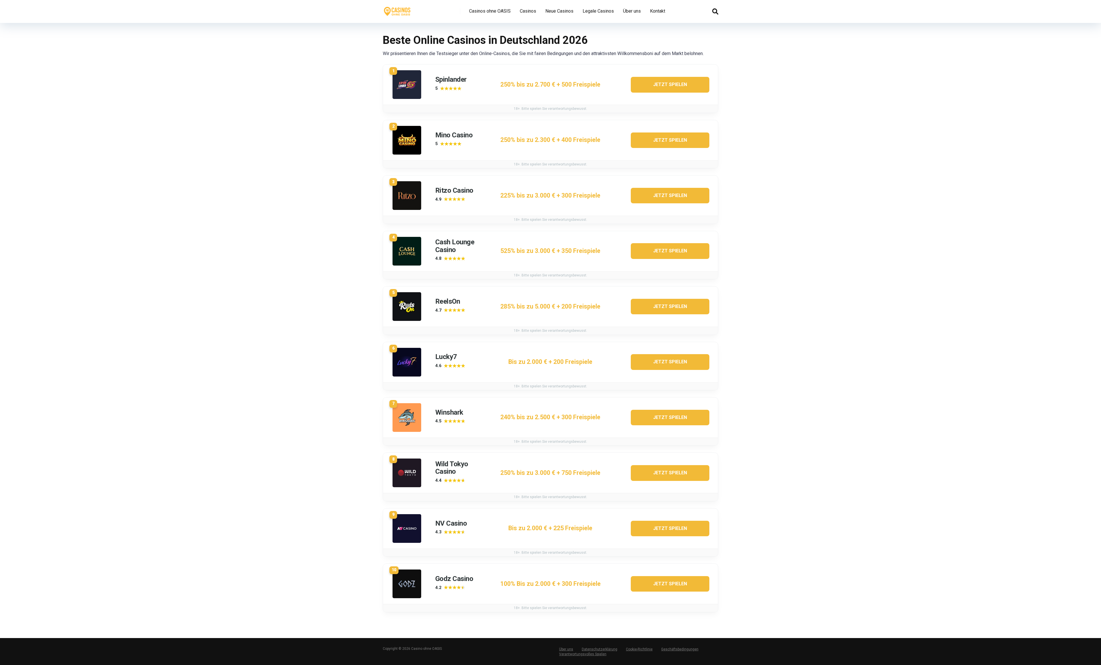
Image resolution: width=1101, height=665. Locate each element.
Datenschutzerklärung (599, 649)
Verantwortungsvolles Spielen (582, 654)
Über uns (632, 11)
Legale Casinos (598, 11)
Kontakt (657, 11)
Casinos (528, 11)
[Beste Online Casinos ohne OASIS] (397, 9)
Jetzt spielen (670, 84)
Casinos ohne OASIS (490, 11)
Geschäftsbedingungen (679, 649)
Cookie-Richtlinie (639, 649)
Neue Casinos (559, 11)
